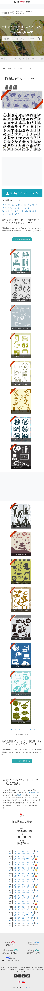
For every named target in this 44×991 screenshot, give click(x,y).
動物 (26, 211)
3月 (23, 851)
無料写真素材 (33, 945)
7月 (10, 853)
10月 (23, 853)
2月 (19, 851)
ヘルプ (3, 967)
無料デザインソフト (33, 953)
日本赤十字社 (33, 792)
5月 (32, 851)
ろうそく (17, 214)
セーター (18, 208)
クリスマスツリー (8, 208)
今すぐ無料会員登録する (22, 239)
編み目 (11, 214)
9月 (19, 853)
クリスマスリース (8, 205)
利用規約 (13, 969)
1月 (15, 851)
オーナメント (26, 208)
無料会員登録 (12, 967)
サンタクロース (7, 211)
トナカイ (5, 214)
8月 (15, 853)
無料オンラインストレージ (10, 960)
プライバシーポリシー (26, 967)
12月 (32, 853)
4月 (28, 851)
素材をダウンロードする (24, 193)
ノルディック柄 (20, 205)
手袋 (22, 211)
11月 (27, 853)
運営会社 (21, 969)
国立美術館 (20, 795)
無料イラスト (10, 945)
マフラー (16, 211)
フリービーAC (26, 988)
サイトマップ (31, 969)
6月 (37, 851)
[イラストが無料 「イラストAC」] (8, 12)
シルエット (11, 68)
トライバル (30, 205)
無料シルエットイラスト (10, 953)
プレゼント (32, 211)
